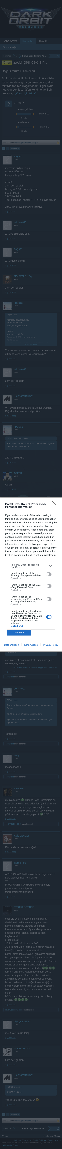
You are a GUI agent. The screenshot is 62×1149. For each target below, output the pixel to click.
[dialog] (31, 574)
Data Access (31, 644)
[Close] (55, 504)
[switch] (48, 574)
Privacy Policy (50, 644)
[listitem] (31, 566)
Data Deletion (11, 644)
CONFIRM (19, 632)
